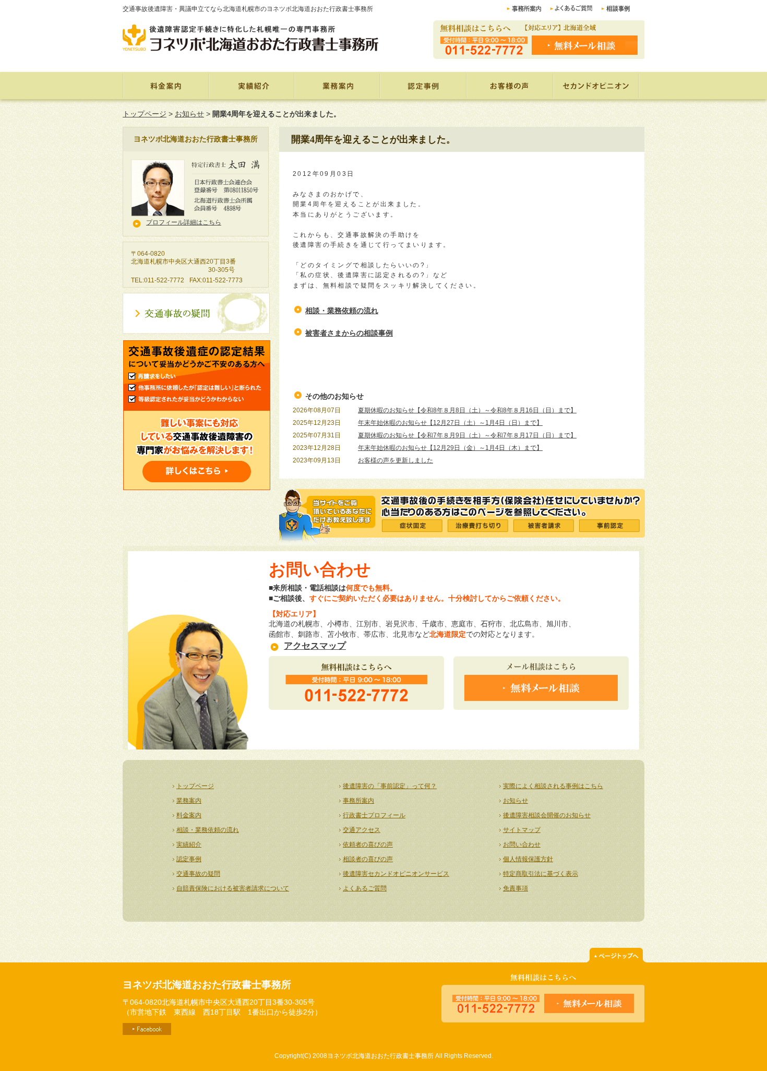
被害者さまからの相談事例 (349, 333)
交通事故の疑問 (198, 873)
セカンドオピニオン (596, 85)
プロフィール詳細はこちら (183, 222)
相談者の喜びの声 (368, 859)
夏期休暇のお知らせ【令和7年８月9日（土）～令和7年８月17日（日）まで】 (467, 435)
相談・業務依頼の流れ (341, 310)
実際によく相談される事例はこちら (553, 786)
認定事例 (423, 85)
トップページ (144, 114)
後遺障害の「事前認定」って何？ (390, 786)
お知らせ (189, 114)
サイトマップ (522, 830)
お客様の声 (511, 85)
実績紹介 (251, 85)
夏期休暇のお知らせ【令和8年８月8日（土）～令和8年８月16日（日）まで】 (467, 410)
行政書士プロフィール (374, 815)
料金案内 (165, 85)
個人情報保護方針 (528, 859)
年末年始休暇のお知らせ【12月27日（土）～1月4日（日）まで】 (450, 422)
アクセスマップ (315, 646)
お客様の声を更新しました (395, 460)
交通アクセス (361, 830)
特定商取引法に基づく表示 (540, 873)
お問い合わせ (522, 844)
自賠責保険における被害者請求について (232, 888)
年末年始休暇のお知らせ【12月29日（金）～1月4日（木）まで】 (450, 447)
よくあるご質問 (365, 888)
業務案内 (336, 85)
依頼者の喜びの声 (368, 844)
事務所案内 (358, 800)
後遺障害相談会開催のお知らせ (547, 815)
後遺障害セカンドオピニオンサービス (396, 873)
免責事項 (515, 888)
